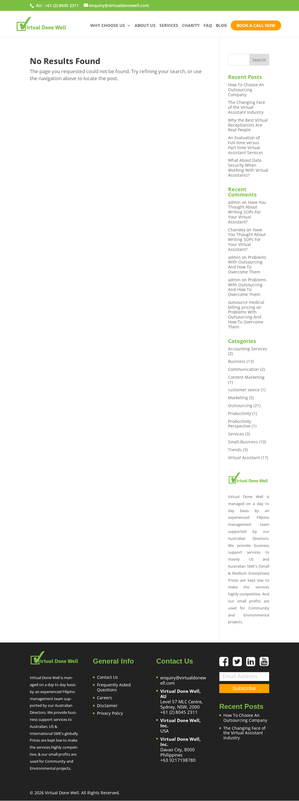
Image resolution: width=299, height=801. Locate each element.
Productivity (239, 413)
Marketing (238, 397)
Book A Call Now (256, 25)
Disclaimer (107, 705)
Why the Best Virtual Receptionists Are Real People (248, 125)
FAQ (208, 25)
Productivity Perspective (239, 423)
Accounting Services (247, 349)
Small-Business (243, 442)
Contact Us (107, 677)
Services (168, 25)
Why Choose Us (107, 25)
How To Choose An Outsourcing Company (246, 89)
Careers (104, 697)
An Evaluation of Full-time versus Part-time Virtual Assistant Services (245, 145)
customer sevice (244, 389)
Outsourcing (240, 405)
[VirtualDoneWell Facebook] (226, 663)
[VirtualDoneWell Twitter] (239, 663)
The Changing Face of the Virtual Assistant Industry (246, 107)
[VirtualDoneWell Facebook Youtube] (264, 663)
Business (237, 361)
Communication (243, 369)
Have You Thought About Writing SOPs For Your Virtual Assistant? (247, 212)
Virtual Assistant (244, 457)
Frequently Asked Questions (114, 687)
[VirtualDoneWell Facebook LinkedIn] (253, 663)
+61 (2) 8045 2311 (62, 5)
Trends (235, 449)
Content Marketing (246, 377)
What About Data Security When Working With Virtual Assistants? (248, 167)
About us (145, 25)
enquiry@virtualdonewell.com (183, 680)
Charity (191, 25)
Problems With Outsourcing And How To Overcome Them (247, 264)
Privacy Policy (110, 713)
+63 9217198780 (178, 760)
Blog (221, 25)
